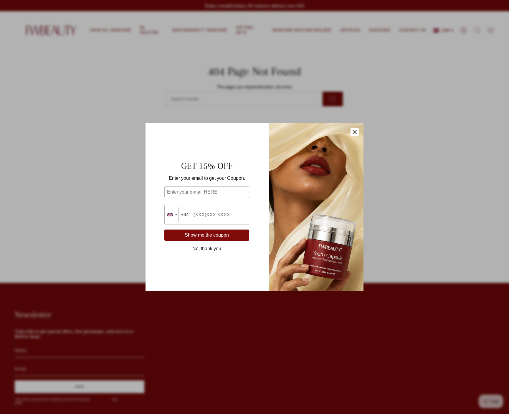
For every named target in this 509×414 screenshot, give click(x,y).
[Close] (355, 132)
